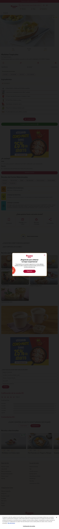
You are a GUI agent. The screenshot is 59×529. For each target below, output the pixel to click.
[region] (29, 522)
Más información (11, 523)
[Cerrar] (56, 517)
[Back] (44, 255)
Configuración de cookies (29, 526)
